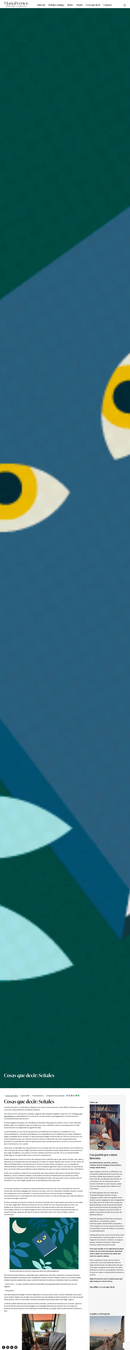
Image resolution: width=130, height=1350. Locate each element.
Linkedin (12, 1347)
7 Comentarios (37, 1096)
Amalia (24, 1191)
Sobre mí (41, 5)
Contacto (107, 5)
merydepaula (54, 1271)
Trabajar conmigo (56, 5)
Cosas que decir (93, 5)
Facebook (3, 1347)
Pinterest (16, 1347)
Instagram (8, 1347)
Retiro (70, 5)
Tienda (79, 5)
